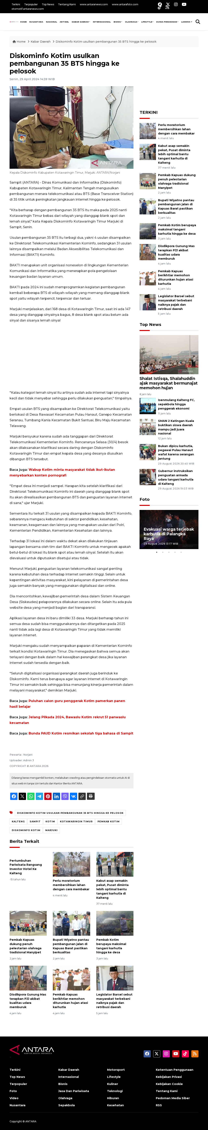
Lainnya (185, 22)
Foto (145, 499)
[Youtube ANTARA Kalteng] (184, 4)
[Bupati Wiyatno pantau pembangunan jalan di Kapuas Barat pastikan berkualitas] (71, 923)
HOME (23, 22)
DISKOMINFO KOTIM (26, 830)
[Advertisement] (71, 356)
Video (14, 1098)
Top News (48, 4)
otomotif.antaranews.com (28, 8)
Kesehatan (115, 1105)
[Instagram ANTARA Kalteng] (176, 4)
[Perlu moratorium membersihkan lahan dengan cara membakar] (71, 864)
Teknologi (115, 1091)
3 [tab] (169, 552)
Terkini (16, 4)
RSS (159, 1105)
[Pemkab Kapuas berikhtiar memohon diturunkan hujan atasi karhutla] (71, 978)
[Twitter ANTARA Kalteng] (168, 4)
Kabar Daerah (80, 22)
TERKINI (149, 112)
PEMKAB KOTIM (109, 821)
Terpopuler (31, 4)
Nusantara (17, 1105)
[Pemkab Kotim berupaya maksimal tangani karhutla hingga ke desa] (114, 923)
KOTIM (50, 821)
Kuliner (112, 1084)
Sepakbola (66, 1105)
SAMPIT (35, 821)
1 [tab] (157, 552)
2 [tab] (163, 552)
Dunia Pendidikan (166, 22)
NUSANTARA (36, 22)
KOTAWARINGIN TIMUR (76, 821)
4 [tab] (175, 552)
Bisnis (117, 22)
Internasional (102, 22)
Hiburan (113, 1098)
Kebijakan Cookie (169, 1084)
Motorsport (116, 1070)
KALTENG (18, 821)
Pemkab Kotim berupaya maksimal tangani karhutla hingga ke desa (177, 229)
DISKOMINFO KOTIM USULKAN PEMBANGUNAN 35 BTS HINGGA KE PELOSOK (70, 813)
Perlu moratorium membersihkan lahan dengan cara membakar (71, 885)
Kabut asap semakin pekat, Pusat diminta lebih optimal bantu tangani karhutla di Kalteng (112, 889)
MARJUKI (51, 830)
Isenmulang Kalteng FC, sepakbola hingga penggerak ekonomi (176, 404)
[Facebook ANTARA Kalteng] (160, 4)
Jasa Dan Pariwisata (73, 1091)
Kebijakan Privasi (169, 1077)
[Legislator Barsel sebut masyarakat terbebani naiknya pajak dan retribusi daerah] (114, 978)
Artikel (64, 22)
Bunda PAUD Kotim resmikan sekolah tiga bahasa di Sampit (81, 733)
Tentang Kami (67, 4)
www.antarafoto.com (125, 4)
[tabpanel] (169, 529)
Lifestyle (146, 22)
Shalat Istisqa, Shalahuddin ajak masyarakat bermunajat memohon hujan (169, 383)
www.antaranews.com (94, 4)
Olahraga (131, 22)
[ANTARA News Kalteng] (14, 21)
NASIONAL (51, 22)
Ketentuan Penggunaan (174, 1070)
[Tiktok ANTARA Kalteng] (159, 7)
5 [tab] (181, 552)
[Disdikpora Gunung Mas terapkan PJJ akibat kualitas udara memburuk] (28, 978)
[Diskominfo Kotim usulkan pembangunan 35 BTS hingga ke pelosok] (169, 354)
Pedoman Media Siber (173, 1098)
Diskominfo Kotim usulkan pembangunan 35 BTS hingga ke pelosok (106, 41)
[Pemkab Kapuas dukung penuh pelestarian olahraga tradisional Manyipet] (28, 923)
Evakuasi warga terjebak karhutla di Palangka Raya (169, 534)
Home (21, 41)
